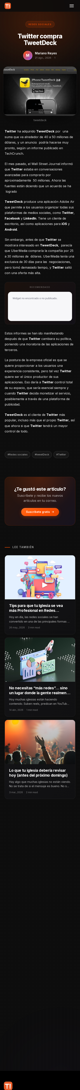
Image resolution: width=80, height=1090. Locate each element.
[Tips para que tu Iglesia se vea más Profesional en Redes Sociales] (40, 577)
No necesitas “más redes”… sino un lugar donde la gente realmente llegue (39, 693)
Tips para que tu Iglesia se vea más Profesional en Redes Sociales (36, 610)
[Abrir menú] (71, 6)
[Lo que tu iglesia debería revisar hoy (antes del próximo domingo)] (40, 742)
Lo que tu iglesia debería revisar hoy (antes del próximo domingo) (38, 773)
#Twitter (61, 454)
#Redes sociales (18, 454)
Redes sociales (40, 24)
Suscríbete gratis (38, 511)
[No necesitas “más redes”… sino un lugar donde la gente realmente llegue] (40, 660)
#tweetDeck (42, 454)
